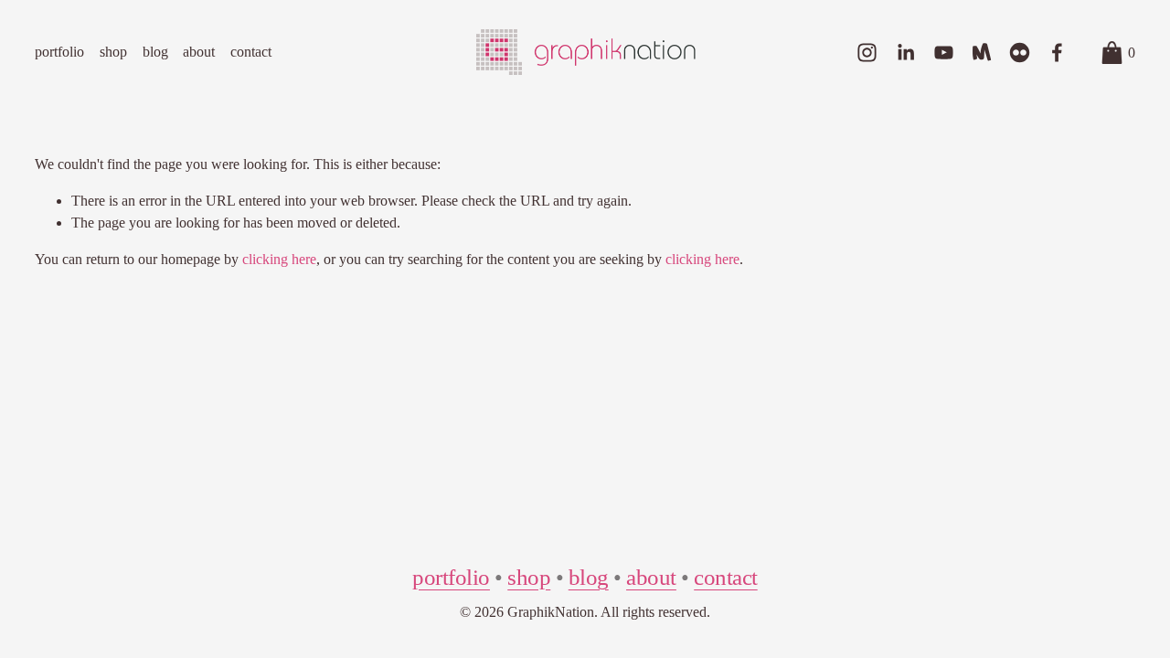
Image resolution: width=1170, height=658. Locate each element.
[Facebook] (1057, 52)
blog (155, 51)
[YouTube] (943, 52)
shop (113, 51)
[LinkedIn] (905, 52)
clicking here (279, 259)
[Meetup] (981, 52)
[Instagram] (867, 52)
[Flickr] (1019, 52)
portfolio (59, 51)
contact (250, 51)
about (199, 51)
